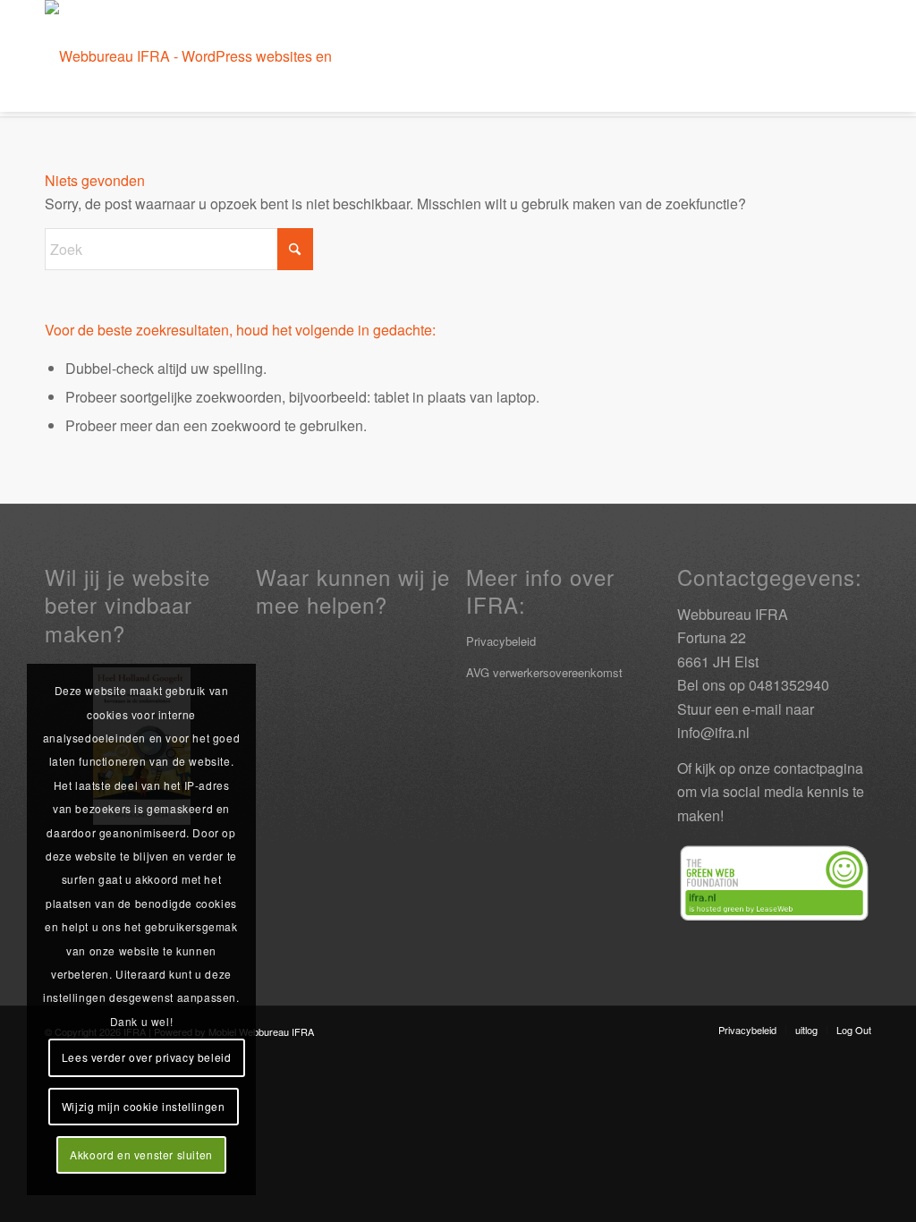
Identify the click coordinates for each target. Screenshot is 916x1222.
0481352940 (789, 685)
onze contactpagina (801, 768)
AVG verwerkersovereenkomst (544, 672)
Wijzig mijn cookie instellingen (143, 1106)
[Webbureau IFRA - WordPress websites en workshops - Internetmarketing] (212, 56)
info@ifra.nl (713, 732)
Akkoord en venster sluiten (141, 1154)
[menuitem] (747, 1029)
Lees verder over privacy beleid (147, 1057)
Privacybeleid (501, 640)
